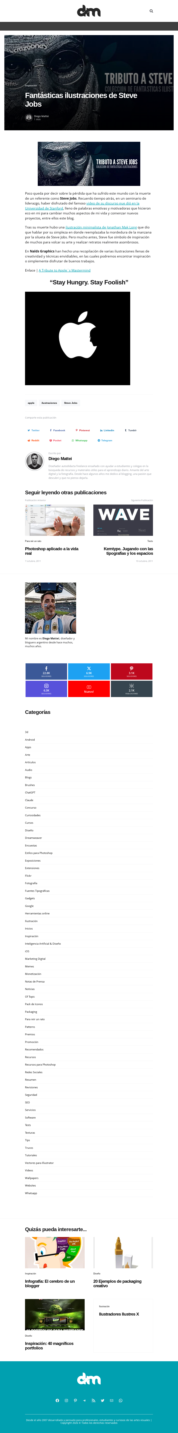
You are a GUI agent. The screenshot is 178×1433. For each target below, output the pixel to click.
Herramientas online (37, 913)
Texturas (30, 1132)
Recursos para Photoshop (40, 1064)
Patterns (30, 1027)
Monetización (33, 974)
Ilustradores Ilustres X (119, 1314)
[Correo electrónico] (111, 1400)
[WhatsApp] (120, 1400)
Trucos (29, 1147)
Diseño (29, 830)
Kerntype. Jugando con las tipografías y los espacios (128, 551)
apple (31, 403)
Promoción (31, 1042)
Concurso (30, 807)
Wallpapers (31, 1178)
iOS (27, 951)
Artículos (30, 762)
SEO (27, 1102)
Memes (29, 966)
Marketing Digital (35, 958)
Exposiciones (33, 860)
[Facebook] (57, 1400)
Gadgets (30, 898)
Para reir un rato (33, 541)
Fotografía (31, 883)
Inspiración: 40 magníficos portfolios (49, 1345)
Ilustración (31, 921)
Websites (30, 1185)
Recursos (30, 1057)
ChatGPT (30, 792)
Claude (29, 800)
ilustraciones (49, 403)
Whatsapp (31, 1193)
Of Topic (30, 996)
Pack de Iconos (34, 1004)
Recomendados (34, 1049)
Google (29, 906)
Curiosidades (33, 815)
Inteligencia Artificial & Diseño (43, 943)
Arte (27, 754)
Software (30, 1117)
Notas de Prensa (34, 981)
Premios (30, 1034)
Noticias (30, 989)
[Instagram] (66, 1400)
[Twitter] (102, 1400)
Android (30, 739)
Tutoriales (31, 1155)
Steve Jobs (70, 403)
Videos (29, 1170)
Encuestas (31, 845)
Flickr (28, 875)
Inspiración (31, 85)
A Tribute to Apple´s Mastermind (65, 270)
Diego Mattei (41, 116)
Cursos (29, 822)
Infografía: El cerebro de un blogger (50, 1283)
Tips (27, 1140)
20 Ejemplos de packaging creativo (117, 1283)
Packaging (31, 1011)
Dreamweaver (33, 838)
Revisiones (31, 1087)
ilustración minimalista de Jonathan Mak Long (101, 227)
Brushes (30, 785)
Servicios (30, 1110)
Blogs (28, 777)
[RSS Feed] (93, 1400)
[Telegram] (84, 1400)
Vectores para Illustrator (39, 1163)
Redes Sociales (33, 1072)
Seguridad (31, 1094)
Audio (28, 770)
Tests (150, 541)
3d (26, 732)
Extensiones (32, 868)
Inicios (29, 928)
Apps (28, 747)
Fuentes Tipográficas (37, 890)
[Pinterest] (75, 1400)
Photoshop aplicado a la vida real (51, 551)
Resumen (30, 1079)
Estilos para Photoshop (38, 853)
